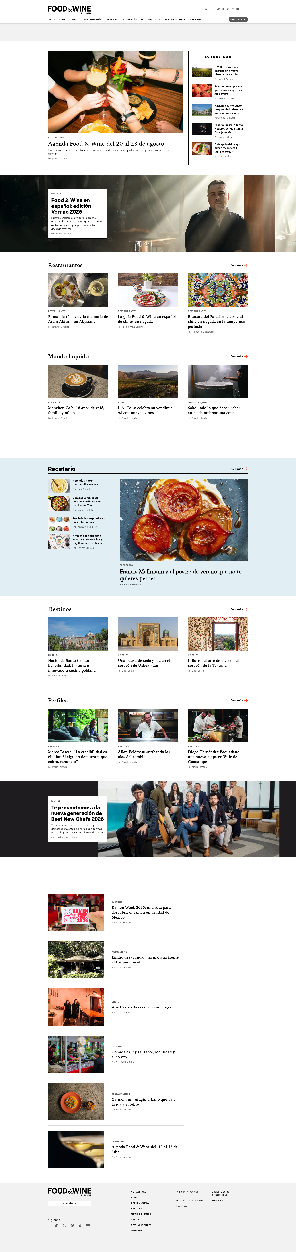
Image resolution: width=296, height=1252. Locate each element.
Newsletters (238, 19)
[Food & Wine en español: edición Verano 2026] (148, 213)
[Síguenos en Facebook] (214, 8)
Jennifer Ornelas (60, 158)
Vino (121, 402)
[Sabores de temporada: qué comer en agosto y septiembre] (202, 90)
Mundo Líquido (132, 19)
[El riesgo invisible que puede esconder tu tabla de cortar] (202, 148)
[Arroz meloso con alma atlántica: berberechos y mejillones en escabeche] (59, 541)
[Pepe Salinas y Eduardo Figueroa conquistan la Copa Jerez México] (202, 129)
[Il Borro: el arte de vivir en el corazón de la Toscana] (218, 634)
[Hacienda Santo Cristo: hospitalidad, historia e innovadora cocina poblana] (202, 110)
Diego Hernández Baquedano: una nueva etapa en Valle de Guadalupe (214, 756)
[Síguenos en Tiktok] (218, 8)
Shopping (196, 19)
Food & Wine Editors (132, 326)
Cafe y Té (54, 402)
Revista (56, 193)
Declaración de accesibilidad (220, 1193)
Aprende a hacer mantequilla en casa (85, 482)
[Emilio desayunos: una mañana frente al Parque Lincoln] (76, 959)
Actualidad (57, 19)
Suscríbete (69, 1203)
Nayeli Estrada (225, 79)
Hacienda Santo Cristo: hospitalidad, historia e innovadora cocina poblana (228, 109)
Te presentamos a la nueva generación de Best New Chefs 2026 (77, 813)
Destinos (154, 19)
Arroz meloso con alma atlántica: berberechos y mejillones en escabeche (88, 539)
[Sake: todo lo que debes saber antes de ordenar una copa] (218, 381)
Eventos (117, 901)
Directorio (181, 1205)
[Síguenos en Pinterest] (228, 8)
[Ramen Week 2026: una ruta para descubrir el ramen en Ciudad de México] (76, 912)
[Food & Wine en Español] (69, 9)
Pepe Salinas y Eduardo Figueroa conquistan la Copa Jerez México (228, 128)
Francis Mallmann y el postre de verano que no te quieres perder (181, 575)
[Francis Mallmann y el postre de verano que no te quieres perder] (184, 520)
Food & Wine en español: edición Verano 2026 (71, 206)
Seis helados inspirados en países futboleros (89, 520)
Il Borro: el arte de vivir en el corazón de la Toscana (213, 663)
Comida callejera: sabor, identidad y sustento (143, 1054)
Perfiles (112, 19)
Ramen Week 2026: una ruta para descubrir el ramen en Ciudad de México (141, 912)
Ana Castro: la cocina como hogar (141, 1007)
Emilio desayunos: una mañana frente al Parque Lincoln (145, 959)
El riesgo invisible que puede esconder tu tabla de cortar (227, 147)
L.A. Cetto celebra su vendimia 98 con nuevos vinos (145, 410)
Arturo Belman (123, 922)
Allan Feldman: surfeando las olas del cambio (144, 754)
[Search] (206, 9)
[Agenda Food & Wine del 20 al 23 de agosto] (115, 92)
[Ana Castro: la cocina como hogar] (76, 1007)
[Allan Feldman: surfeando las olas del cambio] (148, 725)
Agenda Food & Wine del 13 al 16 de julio (145, 1149)
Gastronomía (93, 19)
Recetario (126, 565)
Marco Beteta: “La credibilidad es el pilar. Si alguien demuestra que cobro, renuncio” (77, 756)
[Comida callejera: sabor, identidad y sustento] (76, 1054)
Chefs (115, 1001)
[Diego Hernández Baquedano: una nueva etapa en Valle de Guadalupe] (218, 725)
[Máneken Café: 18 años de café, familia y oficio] (78, 381)
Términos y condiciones (190, 1200)
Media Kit (217, 1200)
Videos (74, 19)
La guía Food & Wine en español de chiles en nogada (147, 319)
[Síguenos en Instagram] (233, 8)
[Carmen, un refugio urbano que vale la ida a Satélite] (76, 1101)
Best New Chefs (175, 19)
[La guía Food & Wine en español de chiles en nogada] (148, 290)
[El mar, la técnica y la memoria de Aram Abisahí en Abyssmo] (78, 290)
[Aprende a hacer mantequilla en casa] (59, 486)
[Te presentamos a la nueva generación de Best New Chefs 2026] (148, 819)
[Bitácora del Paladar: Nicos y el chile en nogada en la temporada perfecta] (218, 290)
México (56, 800)
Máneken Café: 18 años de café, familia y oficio (76, 410)
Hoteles (53, 655)
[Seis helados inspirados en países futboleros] (59, 524)
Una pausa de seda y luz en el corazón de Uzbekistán (144, 663)
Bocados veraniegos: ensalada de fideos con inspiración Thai (87, 501)
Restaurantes (57, 311)
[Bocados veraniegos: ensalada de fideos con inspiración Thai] (59, 503)
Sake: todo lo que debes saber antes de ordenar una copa (214, 410)
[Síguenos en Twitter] (223, 8)
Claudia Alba (225, 156)
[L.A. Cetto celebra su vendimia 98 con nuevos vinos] (148, 381)
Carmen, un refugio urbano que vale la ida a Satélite (144, 1102)
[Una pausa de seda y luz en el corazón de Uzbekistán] (148, 634)
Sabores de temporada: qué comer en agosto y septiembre (228, 90)
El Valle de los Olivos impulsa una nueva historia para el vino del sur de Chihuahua (229, 70)
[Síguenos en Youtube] (237, 8)
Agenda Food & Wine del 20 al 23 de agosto (106, 143)
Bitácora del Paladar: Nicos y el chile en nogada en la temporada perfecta (216, 321)
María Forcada (63, 233)
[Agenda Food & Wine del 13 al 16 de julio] (76, 1149)
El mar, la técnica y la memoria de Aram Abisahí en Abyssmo (78, 319)
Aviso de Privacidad (187, 1191)
